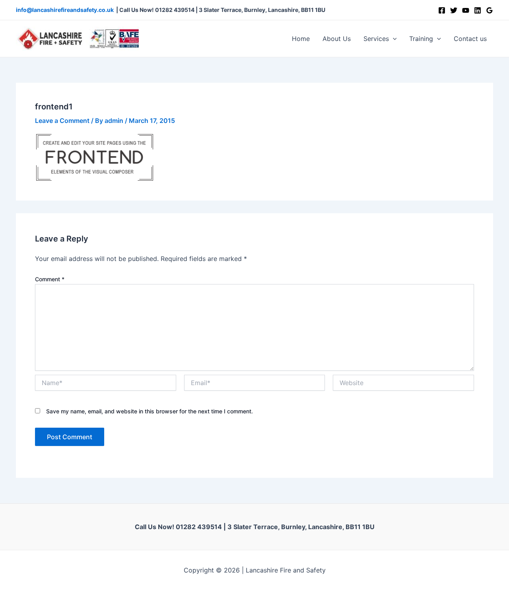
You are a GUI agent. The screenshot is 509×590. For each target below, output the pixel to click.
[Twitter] (453, 10)
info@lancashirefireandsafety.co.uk (65, 9)
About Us (336, 39)
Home (301, 39)
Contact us (470, 39)
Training (421, 39)
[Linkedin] (477, 10)
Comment (49, 279)
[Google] (489, 10)
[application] (393, 39)
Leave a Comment (62, 121)
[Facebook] (441, 10)
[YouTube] (465, 10)
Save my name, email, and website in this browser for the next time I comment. (149, 411)
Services (376, 39)
